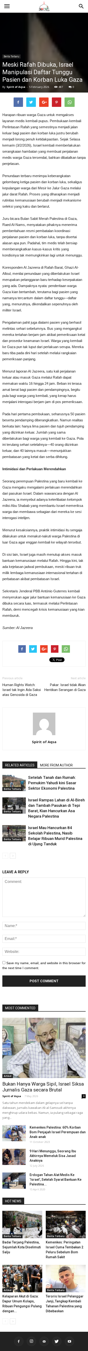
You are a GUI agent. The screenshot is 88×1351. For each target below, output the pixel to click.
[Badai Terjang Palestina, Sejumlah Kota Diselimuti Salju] (22, 1224)
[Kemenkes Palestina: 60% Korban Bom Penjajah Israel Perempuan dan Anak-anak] (14, 1133)
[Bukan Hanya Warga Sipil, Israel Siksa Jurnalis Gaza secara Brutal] (44, 1048)
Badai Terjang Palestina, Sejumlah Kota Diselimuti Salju (21, 1247)
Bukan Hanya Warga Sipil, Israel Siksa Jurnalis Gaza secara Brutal (43, 1087)
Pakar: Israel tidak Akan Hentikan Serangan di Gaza (65, 687)
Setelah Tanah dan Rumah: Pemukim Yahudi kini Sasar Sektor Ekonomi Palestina (52, 783)
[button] (81, 6)
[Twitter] (56, 1341)
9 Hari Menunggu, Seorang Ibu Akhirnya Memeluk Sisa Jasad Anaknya (53, 1155)
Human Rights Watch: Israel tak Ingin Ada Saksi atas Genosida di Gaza (21, 690)
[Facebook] (18, 1341)
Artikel (7, 1076)
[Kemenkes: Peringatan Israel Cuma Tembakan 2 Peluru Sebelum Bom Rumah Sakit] (66, 1224)
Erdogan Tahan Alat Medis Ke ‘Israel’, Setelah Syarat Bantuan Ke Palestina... (55, 1179)
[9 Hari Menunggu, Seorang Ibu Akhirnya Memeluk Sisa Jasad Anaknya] (14, 1157)
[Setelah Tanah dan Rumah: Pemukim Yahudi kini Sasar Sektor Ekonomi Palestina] (14, 783)
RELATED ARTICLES (19, 765)
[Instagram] (31, 1341)
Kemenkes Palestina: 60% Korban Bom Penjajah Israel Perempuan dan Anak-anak (58, 1132)
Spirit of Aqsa (16, 87)
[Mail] (44, 1341)
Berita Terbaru (11, 56)
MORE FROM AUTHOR (56, 765)
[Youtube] (69, 1341)
